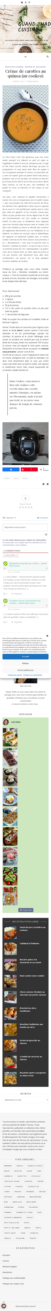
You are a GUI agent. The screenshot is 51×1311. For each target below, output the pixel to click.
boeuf (7, 1171)
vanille (7, 1238)
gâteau (42, 1192)
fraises (18, 1192)
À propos (6, 1255)
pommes (8, 1212)
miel (6, 1202)
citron (7, 1186)
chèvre (40, 1181)
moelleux (17, 1202)
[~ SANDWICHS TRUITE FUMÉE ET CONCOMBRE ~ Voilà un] (10, 876)
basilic (20, 1166)
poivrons (33, 1207)
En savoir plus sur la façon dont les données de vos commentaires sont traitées (24, 543)
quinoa (16, 478)
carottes (7, 478)
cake (39, 1171)
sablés (27, 1228)
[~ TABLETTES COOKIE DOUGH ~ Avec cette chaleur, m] (10, 816)
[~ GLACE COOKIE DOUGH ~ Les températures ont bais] (10, 777)
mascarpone (35, 1197)
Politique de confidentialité (32, 675)
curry (7, 1192)
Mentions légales (9, 1266)
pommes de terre (24, 1212)
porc (39, 1212)
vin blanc (20, 1238)
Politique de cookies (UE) (13, 1283)
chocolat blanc (12, 1181)
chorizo (29, 1181)
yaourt (33, 1238)
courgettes (33, 1186)
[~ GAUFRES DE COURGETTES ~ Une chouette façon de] (10, 797)
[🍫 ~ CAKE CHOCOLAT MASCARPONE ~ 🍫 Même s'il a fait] (10, 757)
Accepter (25, 656)
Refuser (25, 663)
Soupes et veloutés (35, 67)
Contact (5, 1261)
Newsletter (7, 1272)
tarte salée (10, 1233)
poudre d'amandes (13, 1217)
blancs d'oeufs (35, 1166)
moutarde (31, 1202)
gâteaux (8, 1197)
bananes (8, 1166)
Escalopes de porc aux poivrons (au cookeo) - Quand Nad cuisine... (25, 601)
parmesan (8, 1207)
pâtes (26, 1223)
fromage (30, 1192)
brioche (18, 1171)
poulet (30, 1217)
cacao (29, 1171)
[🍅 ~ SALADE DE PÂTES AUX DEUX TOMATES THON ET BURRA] (10, 896)
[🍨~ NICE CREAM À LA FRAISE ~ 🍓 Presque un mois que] (10, 856)
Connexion (43, 518)
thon (22, 1233)
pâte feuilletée (11, 1223)
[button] (47, 636)
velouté (25, 478)
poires (21, 1207)
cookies (19, 1186)
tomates (34, 1233)
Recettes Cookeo (14, 67)
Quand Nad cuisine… (34, 27)
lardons (21, 1197)
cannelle (8, 1176)
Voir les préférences (25, 670)
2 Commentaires (32, 81)
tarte (38, 1228)
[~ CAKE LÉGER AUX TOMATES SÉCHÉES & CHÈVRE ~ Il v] (10, 737)
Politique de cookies (15, 675)
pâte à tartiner (12, 1228)
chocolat (36, 1176)
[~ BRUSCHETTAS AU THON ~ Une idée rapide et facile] (10, 836)
